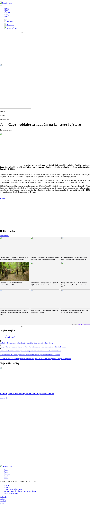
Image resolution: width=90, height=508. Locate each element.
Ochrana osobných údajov (13, 491)
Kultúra (7, 13)
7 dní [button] (6, 335)
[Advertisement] (45, 48)
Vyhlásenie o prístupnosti (13, 489)
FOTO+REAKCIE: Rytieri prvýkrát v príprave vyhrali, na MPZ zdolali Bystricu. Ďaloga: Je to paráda (35, 359)
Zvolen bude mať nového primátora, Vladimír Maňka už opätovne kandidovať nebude (30, 355)
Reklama (7, 487)
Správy (6, 9)
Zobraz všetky (5, 236)
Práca (6, 16)
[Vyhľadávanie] (21, 32)
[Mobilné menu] (1, 1)
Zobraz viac (4, 398)
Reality (6, 15)
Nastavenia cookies (11, 493)
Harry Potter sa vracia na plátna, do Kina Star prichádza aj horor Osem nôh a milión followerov (33, 347)
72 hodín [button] (7, 337)
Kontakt (7, 485)
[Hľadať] (1, 5)
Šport (6, 11)
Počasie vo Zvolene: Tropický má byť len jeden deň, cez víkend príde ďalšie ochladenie (30, 351)
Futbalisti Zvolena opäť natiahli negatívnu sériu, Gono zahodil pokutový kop (26, 343)
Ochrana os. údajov (30, 491)
